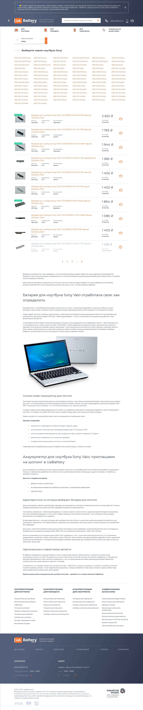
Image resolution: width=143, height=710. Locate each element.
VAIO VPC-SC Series (21, 100)
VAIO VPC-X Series (79, 100)
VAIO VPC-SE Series (40, 100)
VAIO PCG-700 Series (80, 61)
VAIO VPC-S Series (79, 96)
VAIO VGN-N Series (79, 79)
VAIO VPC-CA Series (21, 89)
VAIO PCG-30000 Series (81, 58)
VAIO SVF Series (117, 65)
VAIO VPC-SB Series (118, 96)
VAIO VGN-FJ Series (99, 75)
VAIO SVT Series (78, 68)
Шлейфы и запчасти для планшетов (56, 614)
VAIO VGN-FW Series (41, 79)
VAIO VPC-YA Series (118, 100)
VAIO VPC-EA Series (79, 89)
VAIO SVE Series (97, 65)
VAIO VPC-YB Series (21, 103)
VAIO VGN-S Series (59, 82)
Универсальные (115, 30)
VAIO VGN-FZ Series (60, 79)
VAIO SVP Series (39, 68)
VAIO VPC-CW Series (60, 89)
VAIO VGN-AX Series (80, 72)
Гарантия (59, 649)
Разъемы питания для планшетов (55, 611)
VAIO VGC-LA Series (118, 68)
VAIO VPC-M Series (59, 96)
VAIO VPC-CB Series (41, 89)
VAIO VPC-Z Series (40, 103)
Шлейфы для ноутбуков (22, 617)
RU (127, 22)
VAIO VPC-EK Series (118, 93)
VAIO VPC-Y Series (98, 100)
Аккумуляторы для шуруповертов (113, 616)
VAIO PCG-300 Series (60, 58)
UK (127, 20)
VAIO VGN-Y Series (79, 86)
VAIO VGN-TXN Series (60, 86)
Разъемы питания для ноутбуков (25, 611)
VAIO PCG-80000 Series (42, 65)
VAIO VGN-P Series (40, 82)
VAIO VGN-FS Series (118, 75)
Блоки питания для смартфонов (113, 602)
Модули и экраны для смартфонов (85, 605)
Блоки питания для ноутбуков (25, 602)
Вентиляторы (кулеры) (22, 623)
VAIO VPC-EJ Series (99, 93)
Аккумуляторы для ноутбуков (24, 599)
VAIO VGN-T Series (118, 82)
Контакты (123, 649)
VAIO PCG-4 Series (98, 58)
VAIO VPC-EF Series (40, 93)
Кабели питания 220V (109, 622)
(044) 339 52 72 (116, 21)
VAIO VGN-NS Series (119, 79)
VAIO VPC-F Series (40, 96)
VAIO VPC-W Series (60, 100)
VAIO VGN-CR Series (41, 75)
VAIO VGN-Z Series (98, 86)
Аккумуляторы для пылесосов (112, 613)
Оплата (39, 649)
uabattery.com (25, 640)
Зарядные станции (108, 605)
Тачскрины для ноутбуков (23, 614)
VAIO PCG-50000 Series (22, 61)
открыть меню (8, 20)
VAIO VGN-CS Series (60, 75)
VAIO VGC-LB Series (21, 72)
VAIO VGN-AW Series (60, 72)
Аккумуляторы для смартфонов (84, 602)
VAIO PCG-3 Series (40, 58)
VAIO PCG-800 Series (21, 65)
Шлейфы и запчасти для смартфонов (86, 608)
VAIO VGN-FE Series (80, 75)
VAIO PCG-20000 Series (22, 58)
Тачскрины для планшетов (52, 608)
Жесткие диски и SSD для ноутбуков (115, 619)
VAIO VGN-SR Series (80, 82)
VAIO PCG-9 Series (59, 65)
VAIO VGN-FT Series (21, 79)
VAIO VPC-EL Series (21, 96)
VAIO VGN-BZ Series (119, 72)
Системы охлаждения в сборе (24, 620)
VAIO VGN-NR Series (99, 79)
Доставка (19, 649)
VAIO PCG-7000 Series (100, 61)
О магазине (82, 649)
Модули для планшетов (51, 605)
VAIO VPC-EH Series (80, 93)
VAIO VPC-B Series (118, 86)
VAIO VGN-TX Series (40, 86)
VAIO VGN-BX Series (99, 72)
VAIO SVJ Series (19, 68)
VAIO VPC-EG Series (60, 93)
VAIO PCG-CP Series (80, 65)
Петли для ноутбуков (21, 608)
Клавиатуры (18, 605)
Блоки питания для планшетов (54, 602)
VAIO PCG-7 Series (59, 61)
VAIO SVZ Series (97, 68)
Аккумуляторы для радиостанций (113, 599)
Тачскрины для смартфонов (82, 599)
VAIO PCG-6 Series (40, 61)
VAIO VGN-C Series (20, 75)
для (25, 30)
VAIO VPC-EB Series (99, 89)
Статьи (104, 649)
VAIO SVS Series (58, 68)
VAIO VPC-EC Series (118, 89)
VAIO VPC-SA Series (99, 96)
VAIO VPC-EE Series (21, 93)
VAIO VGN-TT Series (21, 86)
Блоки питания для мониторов (112, 626)
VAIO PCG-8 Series (118, 61)
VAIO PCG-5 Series (118, 58)
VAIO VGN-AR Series (41, 72)
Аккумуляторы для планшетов (54, 599)
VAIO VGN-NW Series (21, 82)
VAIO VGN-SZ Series (99, 82)
